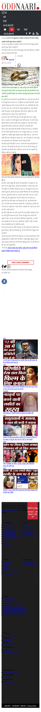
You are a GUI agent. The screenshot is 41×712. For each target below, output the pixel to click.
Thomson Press (9, 635)
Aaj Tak (25, 525)
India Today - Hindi (10, 527)
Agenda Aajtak (9, 599)
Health (5, 391)
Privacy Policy (31, 706)
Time (5, 541)
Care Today (7, 640)
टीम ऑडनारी (15, 706)
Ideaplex (6, 603)
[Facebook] (26, 33)
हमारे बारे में (31, 512)
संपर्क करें (23, 706)
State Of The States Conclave (14, 608)
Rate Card (7, 649)
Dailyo (5, 566)
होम (2, 38)
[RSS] (37, 33)
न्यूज (4, 338)
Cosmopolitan (8, 532)
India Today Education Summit (15, 610)
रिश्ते (6, 38)
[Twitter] (30, 33)
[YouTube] (33, 33)
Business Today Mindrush (13, 612)
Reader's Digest (9, 539)
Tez (24, 529)
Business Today (9, 529)
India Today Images (11, 672)
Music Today (8, 645)
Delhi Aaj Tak (28, 527)
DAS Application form (11, 652)
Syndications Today (9, 510)
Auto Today (7, 543)
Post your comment (20, 262)
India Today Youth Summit (13, 605)
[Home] (5, 29)
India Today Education (12, 571)
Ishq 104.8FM (28, 534)
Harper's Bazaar (9, 534)
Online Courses (29, 564)
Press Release (8, 682)
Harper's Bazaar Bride (12, 536)
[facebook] (2, 267)
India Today (7, 525)
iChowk (6, 569)
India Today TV (28, 532)
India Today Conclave (11, 601)
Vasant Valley (28, 562)
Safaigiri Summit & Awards (13, 615)
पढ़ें (4, 38)
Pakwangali (7, 573)
